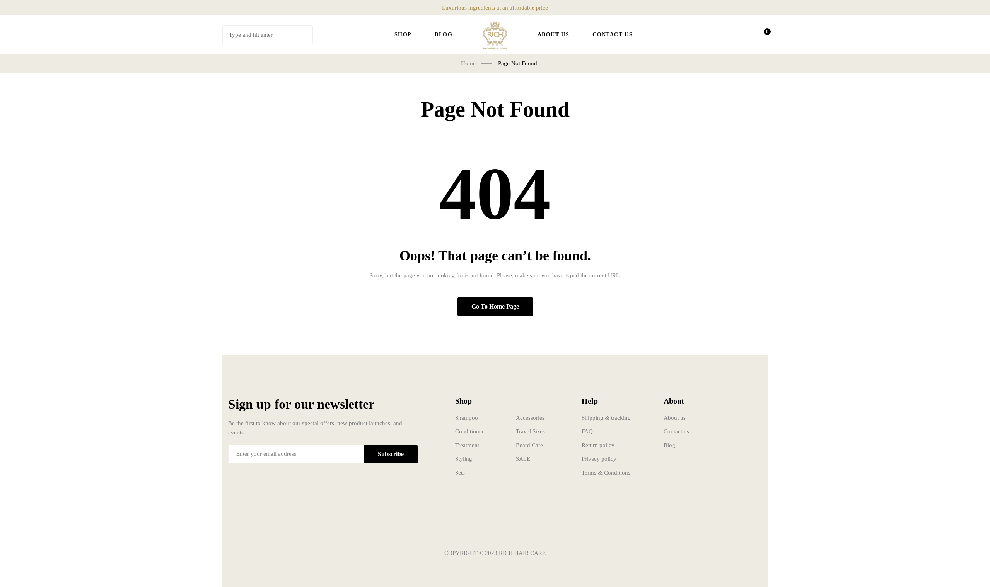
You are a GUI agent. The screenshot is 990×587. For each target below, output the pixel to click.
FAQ (587, 431)
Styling (463, 459)
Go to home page (495, 306)
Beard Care (529, 445)
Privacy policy (599, 459)
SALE (523, 459)
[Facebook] (472, 530)
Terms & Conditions (606, 473)
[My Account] (741, 34)
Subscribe (391, 454)
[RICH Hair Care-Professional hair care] (495, 34)
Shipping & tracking (606, 418)
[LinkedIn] (518, 530)
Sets (460, 473)
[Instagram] (495, 530)
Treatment (467, 445)
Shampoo (466, 418)
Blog (669, 445)
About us (675, 418)
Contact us (676, 431)
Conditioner (469, 431)
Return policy (598, 445)
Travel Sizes (530, 431)
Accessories (530, 418)
